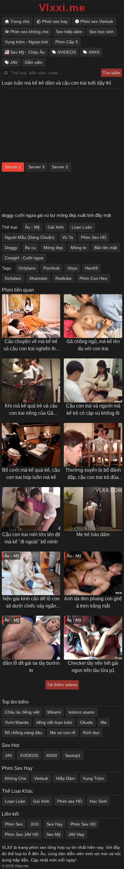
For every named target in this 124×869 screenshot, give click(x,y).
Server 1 (13, 166)
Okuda (86, 722)
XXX (35, 824)
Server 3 (36, 166)
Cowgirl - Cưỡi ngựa (24, 257)
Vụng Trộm (93, 778)
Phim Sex (14, 824)
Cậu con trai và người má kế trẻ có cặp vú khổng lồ (93, 409)
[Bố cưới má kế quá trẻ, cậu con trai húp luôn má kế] (31, 445)
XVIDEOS (29, 755)
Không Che (15, 778)
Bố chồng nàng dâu (23, 732)
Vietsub (41, 778)
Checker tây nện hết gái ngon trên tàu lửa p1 (93, 667)
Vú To (67, 237)
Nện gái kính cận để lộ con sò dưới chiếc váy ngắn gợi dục (31, 603)
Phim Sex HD (93, 237)
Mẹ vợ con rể (62, 732)
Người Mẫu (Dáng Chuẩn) (29, 237)
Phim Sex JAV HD (22, 834)
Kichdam (13, 278)
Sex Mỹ (53, 834)
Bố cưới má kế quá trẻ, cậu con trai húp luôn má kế (31, 473)
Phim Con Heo (93, 278)
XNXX (51, 755)
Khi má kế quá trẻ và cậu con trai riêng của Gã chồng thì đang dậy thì (31, 410)
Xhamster (38, 278)
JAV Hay (76, 834)
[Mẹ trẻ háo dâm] (93, 509)
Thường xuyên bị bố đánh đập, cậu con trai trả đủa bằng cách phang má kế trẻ (93, 474)
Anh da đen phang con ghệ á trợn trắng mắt (93, 602)
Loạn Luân (82, 227)
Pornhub (51, 268)
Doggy (11, 247)
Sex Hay (55, 824)
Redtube (63, 278)
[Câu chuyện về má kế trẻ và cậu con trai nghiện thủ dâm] (31, 316)
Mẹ (104, 722)
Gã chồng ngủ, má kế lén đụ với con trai (93, 345)
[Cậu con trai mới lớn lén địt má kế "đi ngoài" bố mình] (31, 509)
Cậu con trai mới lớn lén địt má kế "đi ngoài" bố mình (31, 538)
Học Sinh (98, 801)
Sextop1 (73, 755)
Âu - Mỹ (32, 227)
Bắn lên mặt (105, 247)
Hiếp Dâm (65, 778)
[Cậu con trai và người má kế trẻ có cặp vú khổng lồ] (93, 380)
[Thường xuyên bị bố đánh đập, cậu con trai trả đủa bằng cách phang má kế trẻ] (93, 445)
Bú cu (30, 247)
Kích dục (91, 732)
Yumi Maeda (17, 722)
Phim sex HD (69, 801)
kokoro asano (82, 712)
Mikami (54, 712)
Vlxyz (72, 268)
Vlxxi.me (62, 7)
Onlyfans (27, 268)
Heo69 (91, 268)
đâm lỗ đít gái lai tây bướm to (31, 667)
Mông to (78, 247)
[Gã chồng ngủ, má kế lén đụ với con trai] (93, 316)
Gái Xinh (56, 227)
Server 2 (60, 166)
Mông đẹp (53, 247)
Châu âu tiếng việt (22, 712)
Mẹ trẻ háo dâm (93, 534)
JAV (8, 755)
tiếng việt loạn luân (54, 722)
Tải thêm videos (62, 684)
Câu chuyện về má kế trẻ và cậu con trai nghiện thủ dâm (31, 345)
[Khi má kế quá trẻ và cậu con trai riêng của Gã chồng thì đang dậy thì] (31, 380)
